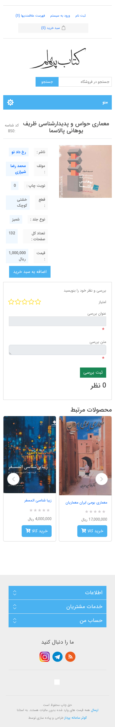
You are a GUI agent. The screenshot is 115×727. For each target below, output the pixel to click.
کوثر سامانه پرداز (75, 717)
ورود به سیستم (60, 15)
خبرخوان (70, 657)
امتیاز (102, 302)
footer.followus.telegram (57, 657)
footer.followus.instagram (45, 657)
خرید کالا (39, 531)
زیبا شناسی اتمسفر (38, 500)
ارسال (94, 710)
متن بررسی (98, 342)
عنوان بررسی (96, 313)
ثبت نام (80, 15)
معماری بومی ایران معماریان (86, 502)
